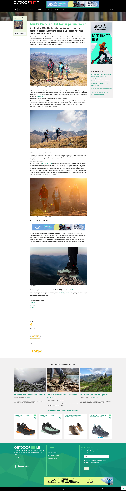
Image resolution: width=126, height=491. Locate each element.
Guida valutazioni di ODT (53, 452)
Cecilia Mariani (27, 397)
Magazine (29, 9)
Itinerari (55, 9)
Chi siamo (47, 9)
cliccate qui (72, 290)
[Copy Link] (31, 324)
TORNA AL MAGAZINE (20, 33)
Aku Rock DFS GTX (47, 163)
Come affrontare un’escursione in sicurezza (62, 396)
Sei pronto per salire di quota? (94, 394)
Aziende (39, 9)
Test (20, 9)
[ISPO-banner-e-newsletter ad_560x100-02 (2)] (101, 43)
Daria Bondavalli (18, 19)
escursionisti (81, 157)
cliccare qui (40, 96)
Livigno (34, 153)
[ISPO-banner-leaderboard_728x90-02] (78, 481)
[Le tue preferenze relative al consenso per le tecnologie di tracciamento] (123, 488)
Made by (62, 489)
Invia (86, 468)
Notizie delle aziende (52, 458)
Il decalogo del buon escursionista (29, 394)
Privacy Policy (102, 460)
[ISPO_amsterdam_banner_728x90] (72, 4)
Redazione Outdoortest (53, 455)
